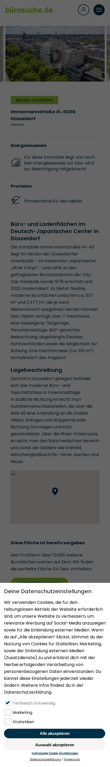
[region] (55, 497)
